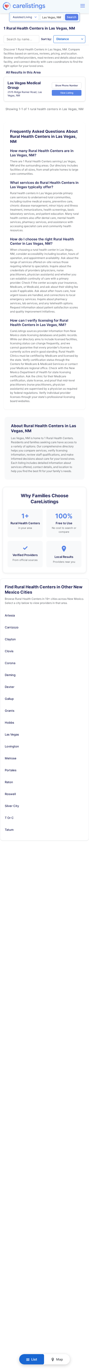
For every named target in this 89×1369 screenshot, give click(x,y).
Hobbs (9, 722)
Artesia (10, 615)
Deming (10, 675)
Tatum (9, 829)
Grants (9, 710)
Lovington (12, 746)
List (34, 1359)
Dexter (9, 687)
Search (71, 17)
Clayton (10, 639)
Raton (9, 782)
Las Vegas (12, 734)
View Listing (66, 92)
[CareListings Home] (37, 6)
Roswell (10, 794)
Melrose (10, 758)
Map (59, 1359)
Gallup (9, 699)
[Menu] (82, 5)
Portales (10, 770)
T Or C (9, 818)
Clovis (9, 651)
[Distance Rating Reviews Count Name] (69, 39)
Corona (10, 663)
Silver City (12, 806)
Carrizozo (11, 627)
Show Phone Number (66, 85)
